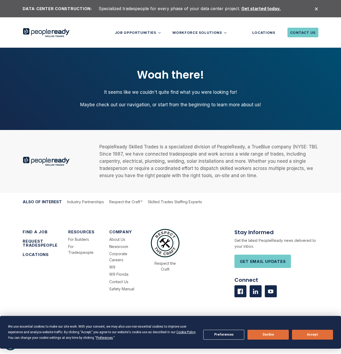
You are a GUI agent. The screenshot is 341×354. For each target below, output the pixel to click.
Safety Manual (121, 289)
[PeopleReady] (47, 32)
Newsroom (118, 246)
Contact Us (303, 32)
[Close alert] (316, 9)
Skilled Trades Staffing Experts (175, 202)
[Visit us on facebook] (240, 291)
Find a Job (35, 232)
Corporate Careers (118, 256)
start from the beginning (184, 104)
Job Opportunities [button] (136, 32)
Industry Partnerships (85, 202)
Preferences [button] (104, 338)
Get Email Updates (263, 261)
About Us (117, 239)
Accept (312, 334)
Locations (263, 32)
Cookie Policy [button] (185, 332)
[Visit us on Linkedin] (256, 291)
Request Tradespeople (40, 243)
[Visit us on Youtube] (271, 291)
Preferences (224, 334)
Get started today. (261, 8)
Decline (268, 334)
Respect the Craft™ (126, 202)
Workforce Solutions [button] (197, 32)
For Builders (78, 239)
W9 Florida (118, 274)
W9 (112, 267)
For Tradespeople (81, 249)
